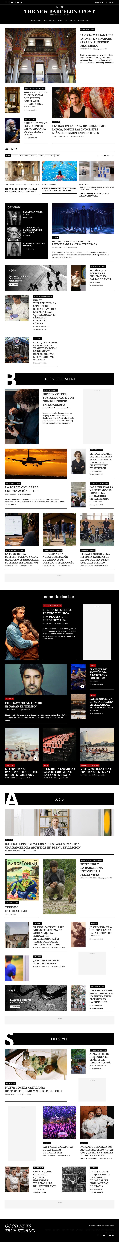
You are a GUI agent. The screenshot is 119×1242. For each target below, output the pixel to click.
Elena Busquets (10, 494)
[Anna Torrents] (14, 249)
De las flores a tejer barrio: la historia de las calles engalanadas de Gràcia (100, 1179)
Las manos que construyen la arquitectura (94, 194)
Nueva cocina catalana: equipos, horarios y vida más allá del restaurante (44, 1179)
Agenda (11, 149)
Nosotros (56, 1230)
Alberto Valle (28, 135)
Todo (8, 156)
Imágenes (56, 122)
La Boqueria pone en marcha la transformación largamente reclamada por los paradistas (45, 349)
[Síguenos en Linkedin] (12, 2)
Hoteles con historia (98, 1050)
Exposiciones (24, 156)
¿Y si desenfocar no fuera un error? (46, 962)
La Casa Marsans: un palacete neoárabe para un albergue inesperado (96, 40)
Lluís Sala (26, 235)
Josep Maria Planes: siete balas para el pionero (101, 930)
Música (33, 156)
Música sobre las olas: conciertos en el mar (96, 770)
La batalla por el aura (32, 213)
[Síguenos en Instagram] (15, 2)
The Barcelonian (12, 903)
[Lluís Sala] (14, 234)
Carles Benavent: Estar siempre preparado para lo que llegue (35, 127)
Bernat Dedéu (28, 217)
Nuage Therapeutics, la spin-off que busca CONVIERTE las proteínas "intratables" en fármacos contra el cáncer (44, 312)
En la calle (49, 156)
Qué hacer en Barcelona (52, 606)
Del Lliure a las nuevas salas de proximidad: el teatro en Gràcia (59, 771)
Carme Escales (95, 282)
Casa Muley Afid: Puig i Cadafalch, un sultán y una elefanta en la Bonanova (101, 996)
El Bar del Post (30, 119)
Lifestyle (59, 1039)
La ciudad (37, 338)
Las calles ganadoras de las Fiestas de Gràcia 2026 (58, 1149)
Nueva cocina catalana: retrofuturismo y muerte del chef (34, 1089)
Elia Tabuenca (57, 247)
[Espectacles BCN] (59, 597)
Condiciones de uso (108, 1230)
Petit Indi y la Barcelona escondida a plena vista (91, 869)
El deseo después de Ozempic (34, 244)
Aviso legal (79, 1230)
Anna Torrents (28, 249)
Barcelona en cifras (13, 483)
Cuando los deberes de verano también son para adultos (59, 189)
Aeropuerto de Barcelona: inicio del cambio (33, 230)
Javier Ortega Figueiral (98, 1065)
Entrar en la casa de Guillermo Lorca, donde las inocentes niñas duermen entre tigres (78, 129)
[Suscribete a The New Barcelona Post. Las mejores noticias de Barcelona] (36, 998)
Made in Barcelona (50, 390)
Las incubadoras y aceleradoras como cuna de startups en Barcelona (101, 493)
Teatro (14, 156)
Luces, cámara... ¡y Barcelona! (91, 860)
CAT (110, 2)
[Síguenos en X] (9, 2)
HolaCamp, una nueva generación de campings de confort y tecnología (58, 558)
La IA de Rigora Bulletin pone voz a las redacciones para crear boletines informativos (21, 558)
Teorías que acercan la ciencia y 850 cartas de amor (100, 275)
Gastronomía (10, 1083)
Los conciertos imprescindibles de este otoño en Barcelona (21, 771)
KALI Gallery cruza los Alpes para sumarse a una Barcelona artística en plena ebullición (43, 845)
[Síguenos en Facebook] (6, 2)
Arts (59, 799)
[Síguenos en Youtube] (18, 2)
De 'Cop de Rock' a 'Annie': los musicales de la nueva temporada (74, 243)
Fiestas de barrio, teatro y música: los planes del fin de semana (57, 615)
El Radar (9, 840)
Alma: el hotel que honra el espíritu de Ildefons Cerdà (100, 1058)
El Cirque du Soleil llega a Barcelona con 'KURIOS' (98, 674)
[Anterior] (98, 155)
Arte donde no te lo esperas (35, 88)
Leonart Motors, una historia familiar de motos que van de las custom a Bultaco (95, 558)
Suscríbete (99, 2)
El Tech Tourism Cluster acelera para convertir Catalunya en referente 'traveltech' (101, 461)
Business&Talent (60, 379)
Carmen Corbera (30, 107)
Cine (57, 156)
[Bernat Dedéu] (14, 218)
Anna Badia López (49, 408)
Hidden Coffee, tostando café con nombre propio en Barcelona (58, 399)
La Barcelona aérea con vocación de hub (22, 489)
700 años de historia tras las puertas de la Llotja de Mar (21, 190)
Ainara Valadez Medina (60, 136)
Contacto (48, 1230)
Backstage (9, 699)
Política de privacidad (92, 1230)
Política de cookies (68, 1230)
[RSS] (21, 2)
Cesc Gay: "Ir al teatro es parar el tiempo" (23, 704)
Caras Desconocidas (97, 266)
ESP (113, 2)
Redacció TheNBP (85, 49)
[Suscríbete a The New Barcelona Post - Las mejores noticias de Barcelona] (36, 278)
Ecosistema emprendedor (43, 296)
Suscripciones (109, 1233)
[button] (106, 2)
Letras (41, 156)
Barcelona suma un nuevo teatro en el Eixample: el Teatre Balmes (101, 703)
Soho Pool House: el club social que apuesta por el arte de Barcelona (36, 98)
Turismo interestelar (16, 909)
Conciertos (10, 765)
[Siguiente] (113, 155)
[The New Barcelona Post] (20, 1228)
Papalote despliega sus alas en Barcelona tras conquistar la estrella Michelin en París (96, 1151)
